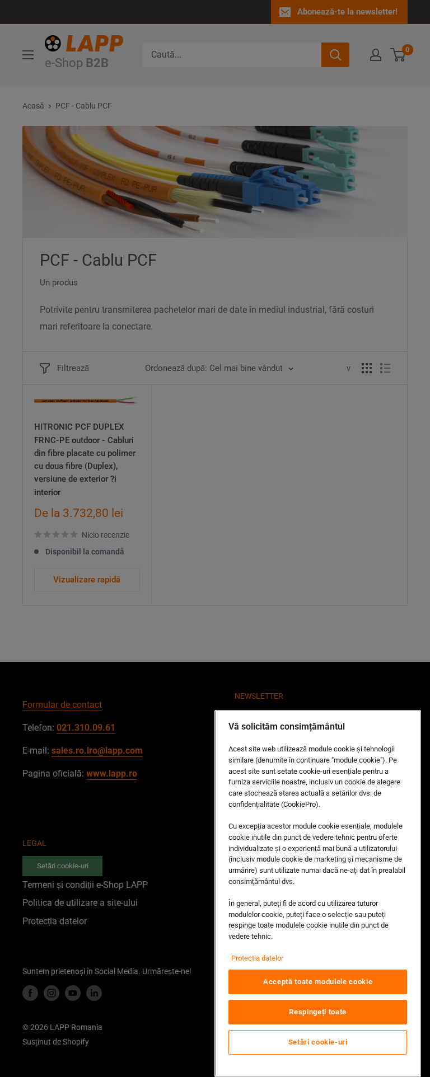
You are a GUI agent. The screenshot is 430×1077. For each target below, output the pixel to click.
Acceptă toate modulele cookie (317, 981)
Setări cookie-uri (318, 1042)
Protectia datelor (257, 958)
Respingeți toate (318, 1012)
